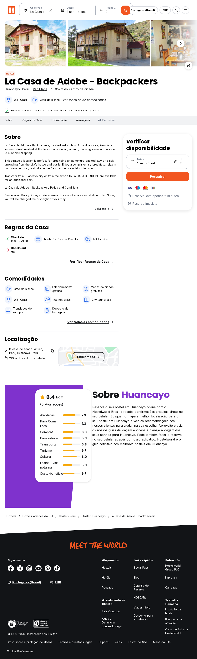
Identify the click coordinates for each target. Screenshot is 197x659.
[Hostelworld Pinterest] (48, 568)
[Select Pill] (176, 10)
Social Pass (141, 567)
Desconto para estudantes (143, 617)
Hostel (10, 73)
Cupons (104, 642)
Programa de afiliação (173, 621)
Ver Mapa (40, 89)
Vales (118, 642)
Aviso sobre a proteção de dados (30, 642)
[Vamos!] (125, 10)
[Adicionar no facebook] (11, 568)
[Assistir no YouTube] (38, 568)
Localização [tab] (59, 120)
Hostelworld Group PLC (173, 567)
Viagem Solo (142, 607)
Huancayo (12, 89)
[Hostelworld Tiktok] (57, 568)
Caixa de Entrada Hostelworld (176, 631)
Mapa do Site (162, 642)
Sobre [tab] (9, 120)
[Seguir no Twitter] (20, 568)
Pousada (107, 587)
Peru (25, 89)
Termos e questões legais (75, 642)
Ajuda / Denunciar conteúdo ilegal (112, 622)
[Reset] (50, 10)
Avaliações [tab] (83, 120)
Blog (136, 577)
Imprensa (171, 577)
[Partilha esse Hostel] (188, 66)
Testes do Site (137, 642)
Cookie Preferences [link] (20, 651)
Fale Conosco (111, 611)
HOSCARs (140, 597)
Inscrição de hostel (173, 611)
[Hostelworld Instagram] (29, 568)
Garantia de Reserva (141, 587)
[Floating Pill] (180, 43)
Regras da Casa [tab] (32, 120)
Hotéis (106, 577)
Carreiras (171, 587)
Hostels (107, 567)
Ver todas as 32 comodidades (84, 100)
